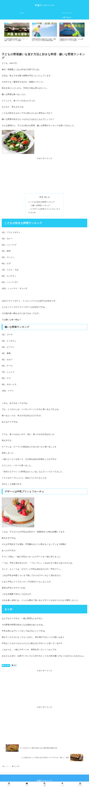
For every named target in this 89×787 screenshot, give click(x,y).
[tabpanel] (17, 33)
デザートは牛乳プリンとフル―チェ (46, 209)
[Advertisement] (44, 175)
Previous (2, 33)
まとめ (32, 212)
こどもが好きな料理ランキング (42, 202)
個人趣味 (6, 665)
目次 (41, 197)
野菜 (15, 665)
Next (87, 33)
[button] (82, 475)
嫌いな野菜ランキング (41, 205)
